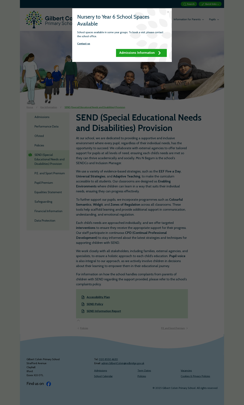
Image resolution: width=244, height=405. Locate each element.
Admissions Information (137, 53)
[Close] (168, 12)
